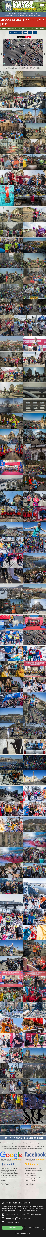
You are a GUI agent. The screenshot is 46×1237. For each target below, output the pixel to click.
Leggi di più (34, 1210)
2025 (10, 32)
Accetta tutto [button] (12, 1228)
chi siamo (12, 13)
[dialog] (23, 1218)
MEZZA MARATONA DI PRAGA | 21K (22, 22)
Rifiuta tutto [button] (34, 1228)
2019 (25, 32)
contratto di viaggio (33, 16)
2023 (15, 32)
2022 (20, 32)
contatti (33, 13)
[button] (23, 1233)
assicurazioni (23, 13)
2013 (34, 32)
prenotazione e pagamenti (14, 16)
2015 (29, 32)
